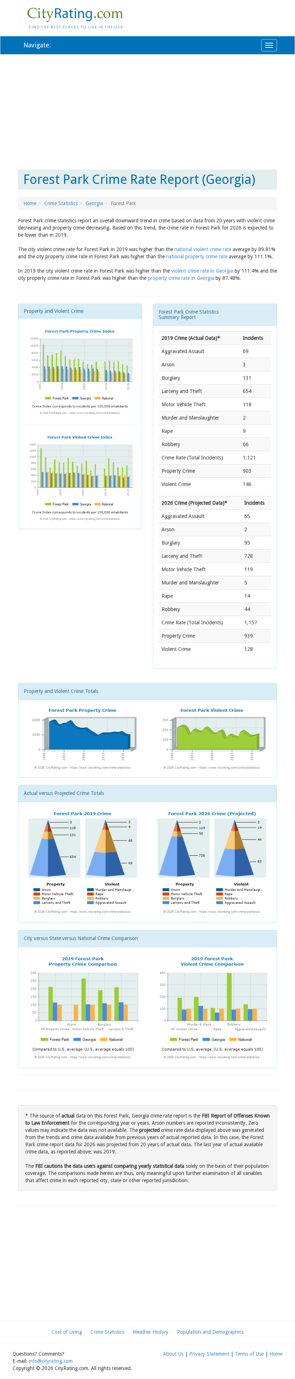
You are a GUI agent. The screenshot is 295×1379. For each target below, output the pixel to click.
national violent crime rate (202, 249)
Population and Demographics (210, 1332)
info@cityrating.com (51, 1361)
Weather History (150, 1332)
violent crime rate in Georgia (202, 271)
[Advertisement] (147, 112)
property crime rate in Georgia (181, 278)
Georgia (94, 203)
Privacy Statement (209, 1354)
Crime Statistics (61, 203)
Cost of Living (66, 1332)
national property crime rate (196, 256)
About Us (173, 1354)
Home (29, 203)
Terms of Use (249, 1354)
